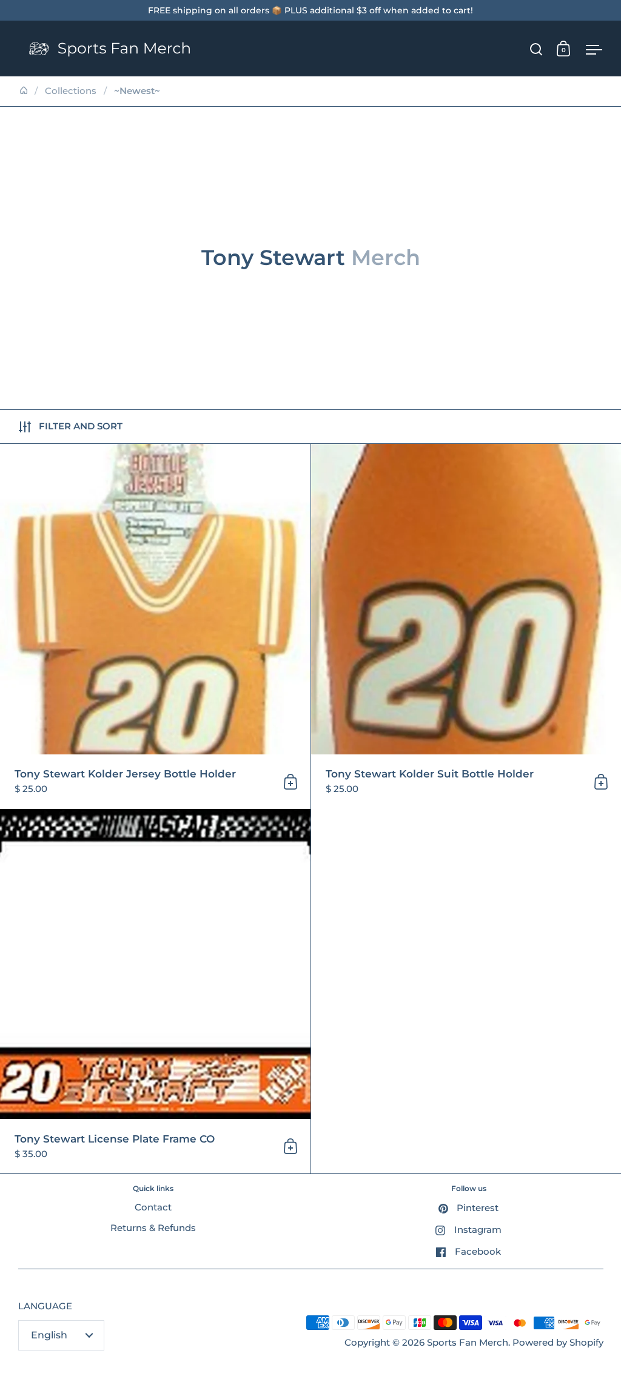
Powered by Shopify (557, 1342)
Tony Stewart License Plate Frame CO (155, 991)
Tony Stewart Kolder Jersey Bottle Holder (155, 626)
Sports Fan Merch (467, 1342)
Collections (70, 91)
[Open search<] (536, 48)
